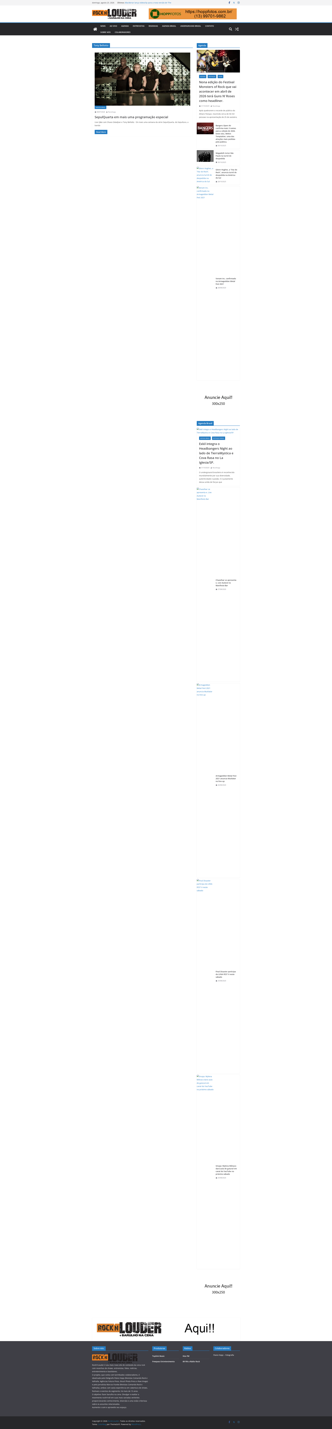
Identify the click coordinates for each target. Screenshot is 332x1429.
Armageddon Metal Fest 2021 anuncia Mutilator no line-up (226, 778)
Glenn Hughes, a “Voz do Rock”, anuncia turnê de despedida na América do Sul (226, 173)
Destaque (212, 76)
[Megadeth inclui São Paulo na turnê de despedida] (205, 157)
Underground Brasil (190, 26)
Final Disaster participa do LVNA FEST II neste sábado (226, 974)
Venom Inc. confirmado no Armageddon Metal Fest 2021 (226, 281)
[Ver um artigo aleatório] (237, 29)
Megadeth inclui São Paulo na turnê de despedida (224, 156)
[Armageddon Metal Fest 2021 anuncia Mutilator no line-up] (205, 780)
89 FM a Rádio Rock (191, 1361)
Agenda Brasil (169, 26)
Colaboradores (122, 32)
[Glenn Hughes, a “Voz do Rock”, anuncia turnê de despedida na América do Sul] (205, 176)
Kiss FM (186, 1356)
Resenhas (153, 26)
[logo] (114, 1355)
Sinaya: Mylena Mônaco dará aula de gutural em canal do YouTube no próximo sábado (226, 1170)
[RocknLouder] (95, 29)
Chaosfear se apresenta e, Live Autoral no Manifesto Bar (226, 583)
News (103, 26)
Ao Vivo (113, 26)
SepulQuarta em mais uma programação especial (131, 117)
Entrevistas (138, 26)
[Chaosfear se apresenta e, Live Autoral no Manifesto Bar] (205, 585)
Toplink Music (158, 1356)
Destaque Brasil (218, 438)
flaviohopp (112, 112)
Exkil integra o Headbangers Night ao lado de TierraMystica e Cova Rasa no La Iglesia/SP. (216, 453)
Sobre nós (105, 32)
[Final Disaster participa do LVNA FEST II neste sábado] (205, 976)
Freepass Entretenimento (163, 1361)
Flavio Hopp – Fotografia (223, 1355)
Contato (209, 26)
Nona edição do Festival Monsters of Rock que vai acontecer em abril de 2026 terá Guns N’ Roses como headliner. (217, 91)
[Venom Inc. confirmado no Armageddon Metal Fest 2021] (205, 283)
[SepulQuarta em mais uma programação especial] (142, 79)
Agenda (125, 26)
